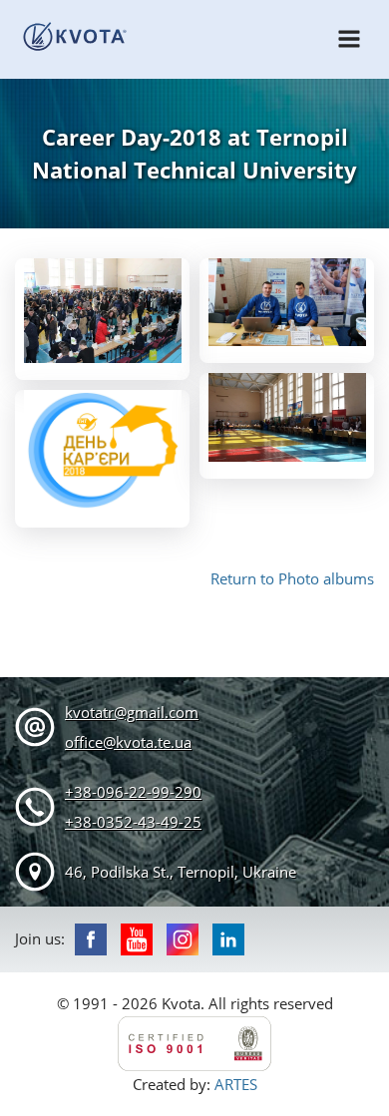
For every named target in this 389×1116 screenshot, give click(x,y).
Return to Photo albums (292, 578)
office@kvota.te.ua (128, 742)
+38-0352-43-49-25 (133, 822)
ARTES (235, 1084)
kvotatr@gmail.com (131, 712)
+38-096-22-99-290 (133, 792)
